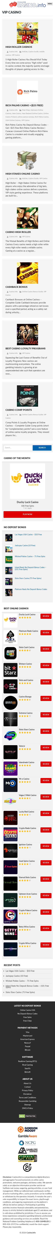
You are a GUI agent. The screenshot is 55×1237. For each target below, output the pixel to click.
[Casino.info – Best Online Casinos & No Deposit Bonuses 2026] (27, 4)
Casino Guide (33, 51)
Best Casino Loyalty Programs (25, 348)
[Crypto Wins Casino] (10, 949)
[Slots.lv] (10, 752)
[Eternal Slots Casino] (10, 884)
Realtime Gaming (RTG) (27, 1061)
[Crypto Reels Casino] (10, 834)
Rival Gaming (27, 1065)
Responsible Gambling (27, 1101)
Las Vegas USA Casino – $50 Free (28, 534)
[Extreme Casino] (10, 719)
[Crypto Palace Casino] (10, 917)
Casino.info (13, 51)
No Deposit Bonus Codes (27, 1014)
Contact (27, 1087)
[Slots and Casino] (10, 686)
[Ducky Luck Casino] (27, 481)
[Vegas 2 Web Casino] (10, 801)
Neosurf (27, 1043)
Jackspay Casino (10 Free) (25, 545)
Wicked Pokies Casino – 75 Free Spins (30, 556)
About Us (27, 1083)
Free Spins (27, 1017)
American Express (27, 1039)
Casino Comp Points (19, 410)
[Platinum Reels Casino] (10, 637)
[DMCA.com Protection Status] (27, 1117)
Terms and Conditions (27, 1098)
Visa (27, 1032)
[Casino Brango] (10, 703)
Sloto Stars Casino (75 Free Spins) (28, 578)
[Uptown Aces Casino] (10, 900)
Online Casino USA (27, 1010)
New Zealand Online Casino (32, 113)
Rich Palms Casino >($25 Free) (24, 105)
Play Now (27, 514)
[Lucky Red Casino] (10, 818)
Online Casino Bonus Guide (32, 291)
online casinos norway (25, 117)
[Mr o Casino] (10, 785)
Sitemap (27, 1105)
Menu (50, 4)
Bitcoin (27, 1050)
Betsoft (27, 1072)
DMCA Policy (27, 1108)
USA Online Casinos (13, 120)
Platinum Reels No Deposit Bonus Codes (31, 589)
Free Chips (26, 110)
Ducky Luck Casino (27, 502)
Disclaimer (27, 1094)
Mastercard (27, 1036)
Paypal (27, 1046)
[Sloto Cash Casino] (10, 654)
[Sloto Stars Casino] (10, 736)
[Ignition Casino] (10, 851)
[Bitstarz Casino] (10, 670)
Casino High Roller (18, 232)
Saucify (27, 1069)
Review (46, 616)
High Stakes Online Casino (23, 174)
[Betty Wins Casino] (10, 933)
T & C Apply (27, 508)
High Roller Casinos (19, 47)
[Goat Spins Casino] (10, 867)
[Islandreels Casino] (10, 769)
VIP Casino (16, 55)
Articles (25, 51)
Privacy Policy (27, 1091)
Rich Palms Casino (42, 117)
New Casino (16, 113)
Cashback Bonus (16, 287)
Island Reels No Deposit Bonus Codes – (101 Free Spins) (27, 986)
